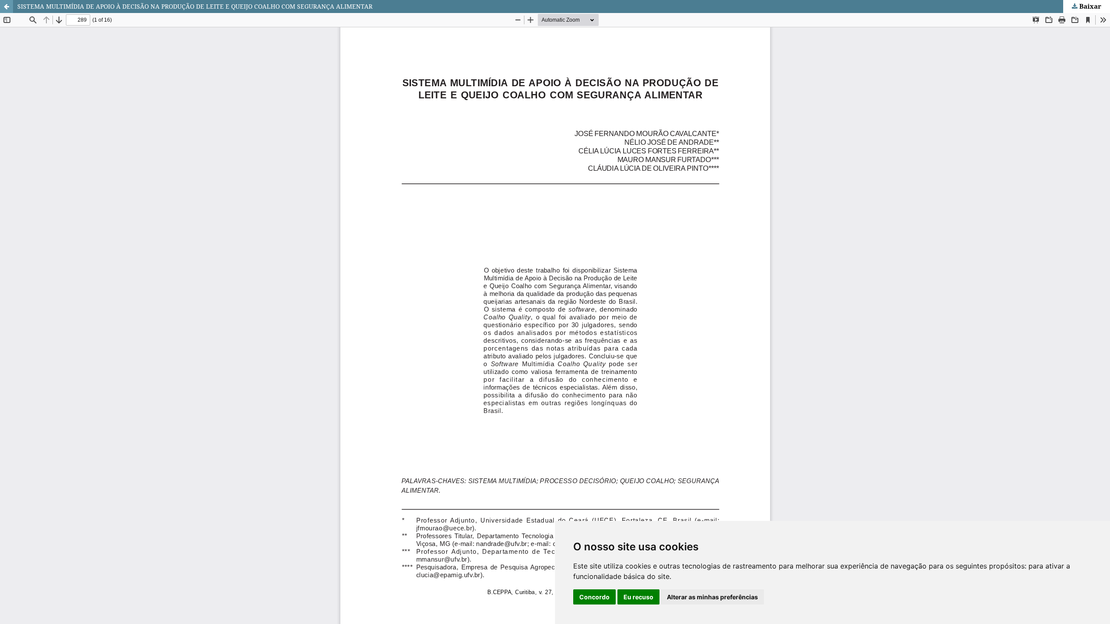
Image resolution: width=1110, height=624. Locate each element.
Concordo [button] (594, 597)
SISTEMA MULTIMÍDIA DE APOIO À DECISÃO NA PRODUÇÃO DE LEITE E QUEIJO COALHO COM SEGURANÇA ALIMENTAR (194, 6)
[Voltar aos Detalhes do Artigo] (6, 6)
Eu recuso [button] (638, 597)
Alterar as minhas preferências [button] (712, 597)
